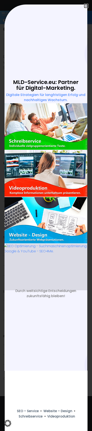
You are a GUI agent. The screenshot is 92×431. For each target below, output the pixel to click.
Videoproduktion (61, 416)
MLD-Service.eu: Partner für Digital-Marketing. (46, 85)
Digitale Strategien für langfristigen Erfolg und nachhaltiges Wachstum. (45, 97)
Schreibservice (31, 416)
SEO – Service (28, 411)
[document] (46, 215)
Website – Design (57, 411)
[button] (7, 423)
